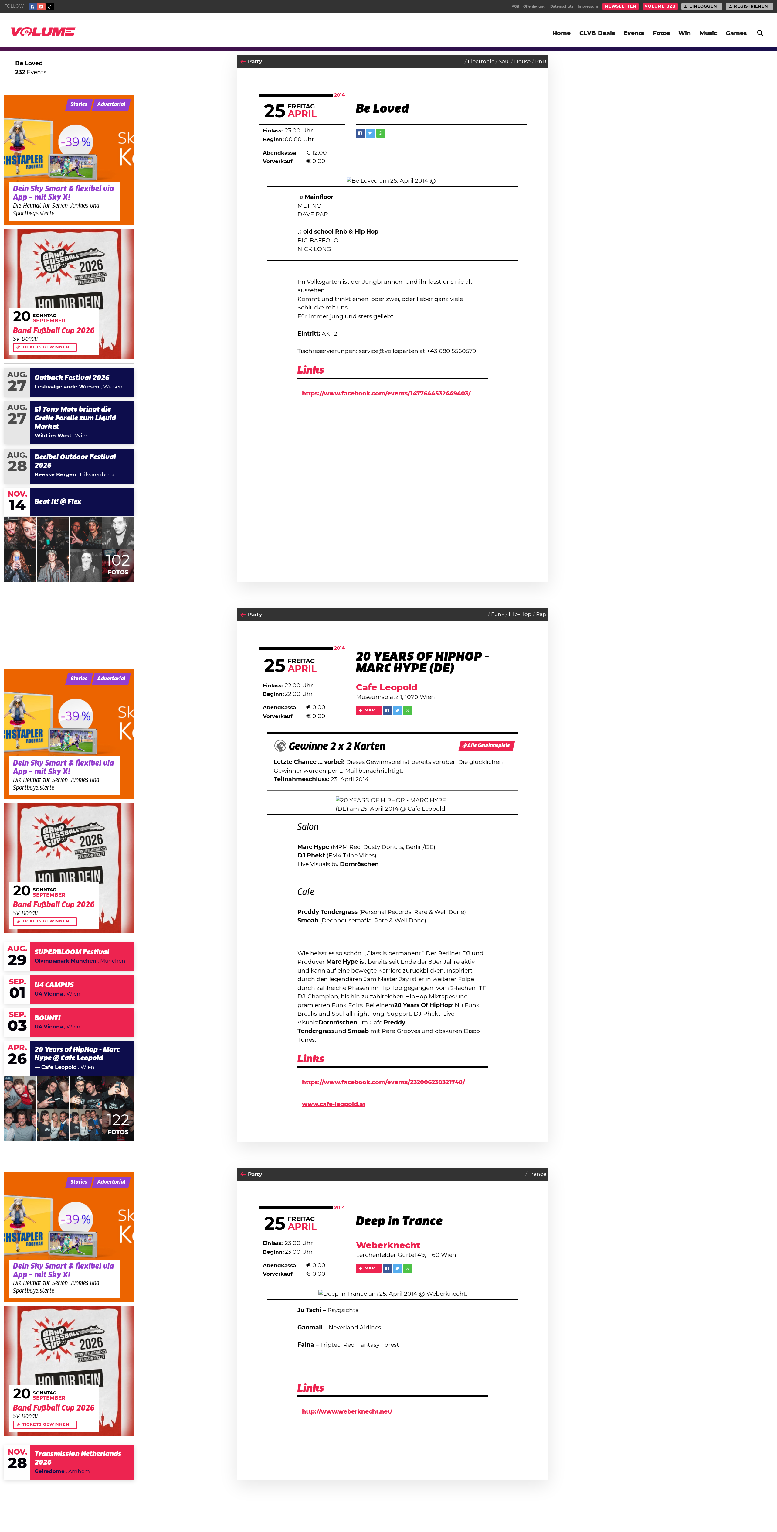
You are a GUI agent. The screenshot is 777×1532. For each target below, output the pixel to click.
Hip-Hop (520, 614)
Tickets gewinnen (46, 347)
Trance (537, 1174)
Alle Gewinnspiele (488, 745)
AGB (515, 6)
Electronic (481, 61)
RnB (540, 61)
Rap (541, 614)
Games (736, 33)
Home (561, 33)
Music (708, 33)
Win (684, 33)
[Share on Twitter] (370, 133)
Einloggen (703, 7)
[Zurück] (243, 62)
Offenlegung (534, 6)
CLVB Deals (597, 33)
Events (633, 33)
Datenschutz (561, 6)
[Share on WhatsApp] (380, 133)
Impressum (588, 6)
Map (370, 710)
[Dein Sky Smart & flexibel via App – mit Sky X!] (69, 160)
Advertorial (111, 104)
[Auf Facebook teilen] (360, 133)
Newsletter (620, 7)
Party (255, 61)
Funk (497, 614)
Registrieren (751, 7)
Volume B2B (660, 7)
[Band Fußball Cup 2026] (69, 294)
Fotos (661, 33)
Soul (504, 61)
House (522, 61)
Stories (79, 104)
